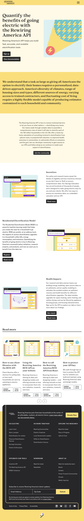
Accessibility (34, 506)
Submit (62, 492)
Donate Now (72, 415)
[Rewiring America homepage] (9, 2)
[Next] (45, 401)
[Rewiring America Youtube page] (75, 506)
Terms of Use (13, 506)
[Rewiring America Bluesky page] (61, 506)
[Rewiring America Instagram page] (66, 506)
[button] (78, 2)
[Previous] (39, 401)
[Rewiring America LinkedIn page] (57, 506)
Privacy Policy (23, 506)
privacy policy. (47, 499)
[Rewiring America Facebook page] (70, 506)
